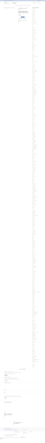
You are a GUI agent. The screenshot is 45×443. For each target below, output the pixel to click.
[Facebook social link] (35, 0)
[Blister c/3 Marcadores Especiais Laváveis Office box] (8, 407)
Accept (1, 438)
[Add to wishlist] (10, 412)
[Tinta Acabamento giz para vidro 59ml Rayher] (18, 407)
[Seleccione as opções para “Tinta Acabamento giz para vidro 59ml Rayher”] (14, 421)
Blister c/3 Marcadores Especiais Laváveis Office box (8, 414)
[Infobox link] (7, 3)
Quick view (6, 412)
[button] (5, 412)
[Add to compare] (8, 412)
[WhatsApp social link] (36, 0)
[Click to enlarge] (5, 7)
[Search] (36, 3)
